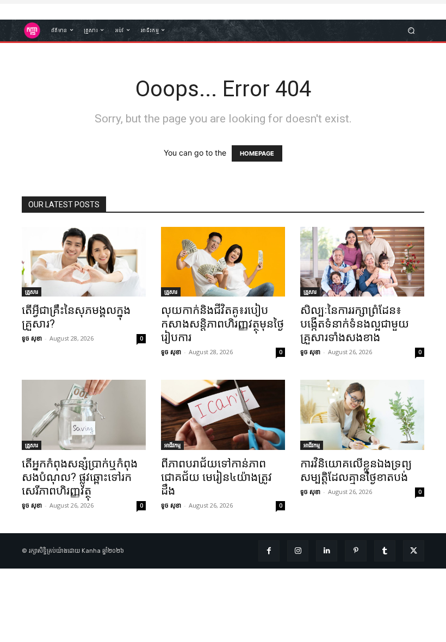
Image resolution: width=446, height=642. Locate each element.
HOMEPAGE (257, 153)
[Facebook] (269, 550)
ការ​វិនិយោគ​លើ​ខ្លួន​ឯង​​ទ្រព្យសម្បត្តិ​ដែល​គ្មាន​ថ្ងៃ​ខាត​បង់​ (356, 470)
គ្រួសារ (31, 291)
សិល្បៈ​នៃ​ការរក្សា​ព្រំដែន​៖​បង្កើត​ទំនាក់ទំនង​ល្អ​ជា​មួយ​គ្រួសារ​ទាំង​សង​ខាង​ (354, 324)
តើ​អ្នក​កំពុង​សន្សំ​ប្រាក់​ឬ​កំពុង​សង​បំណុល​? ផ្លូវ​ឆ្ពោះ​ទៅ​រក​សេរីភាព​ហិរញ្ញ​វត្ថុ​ (80, 477)
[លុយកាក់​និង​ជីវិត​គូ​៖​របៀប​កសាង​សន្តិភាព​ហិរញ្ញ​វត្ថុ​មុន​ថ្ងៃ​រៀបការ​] (223, 262)
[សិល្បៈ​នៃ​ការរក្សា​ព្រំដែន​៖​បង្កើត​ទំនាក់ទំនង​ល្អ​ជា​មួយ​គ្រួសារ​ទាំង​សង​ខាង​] (362, 262)
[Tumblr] (384, 550)
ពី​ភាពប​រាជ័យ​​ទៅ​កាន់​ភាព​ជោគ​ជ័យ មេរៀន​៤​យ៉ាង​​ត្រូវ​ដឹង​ (216, 477)
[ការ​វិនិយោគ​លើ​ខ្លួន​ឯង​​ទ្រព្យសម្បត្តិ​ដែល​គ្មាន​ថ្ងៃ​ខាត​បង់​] (362, 414)
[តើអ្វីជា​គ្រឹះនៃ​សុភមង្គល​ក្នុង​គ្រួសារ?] (84, 262)
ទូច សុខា (32, 338)
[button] (411, 30)
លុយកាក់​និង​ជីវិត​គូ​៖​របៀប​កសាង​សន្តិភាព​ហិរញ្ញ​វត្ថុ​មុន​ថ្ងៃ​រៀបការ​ (222, 324)
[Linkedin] (326, 550)
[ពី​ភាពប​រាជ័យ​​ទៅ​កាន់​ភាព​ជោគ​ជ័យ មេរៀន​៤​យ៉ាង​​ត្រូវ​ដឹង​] (223, 414)
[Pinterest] (355, 550)
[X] (413, 550)
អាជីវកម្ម (172, 445)
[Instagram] (297, 550)
